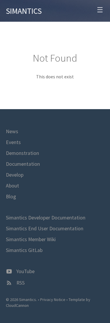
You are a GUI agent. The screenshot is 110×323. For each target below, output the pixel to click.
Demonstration (22, 153)
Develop (14, 175)
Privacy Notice (52, 299)
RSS (20, 283)
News (12, 131)
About (12, 185)
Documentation (23, 164)
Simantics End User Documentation (44, 228)
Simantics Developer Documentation (45, 217)
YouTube (25, 271)
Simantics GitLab (24, 250)
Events (13, 142)
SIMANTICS (24, 11)
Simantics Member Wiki (31, 239)
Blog (11, 196)
